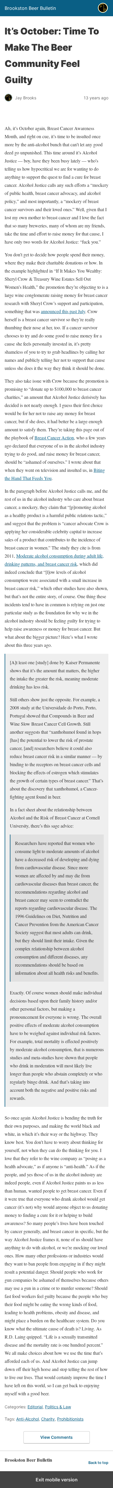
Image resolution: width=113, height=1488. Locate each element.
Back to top (98, 1462)
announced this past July (63, 311)
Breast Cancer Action (54, 437)
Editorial (35, 1406)
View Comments (56, 1437)
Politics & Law (58, 1406)
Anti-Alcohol (27, 1418)
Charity (48, 1418)
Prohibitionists (70, 1418)
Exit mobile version (57, 1479)
